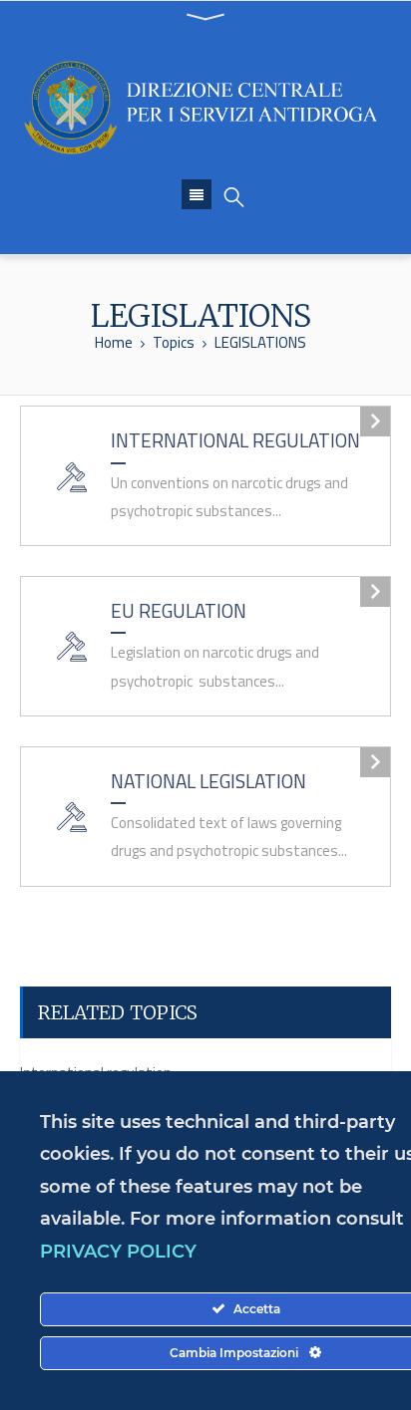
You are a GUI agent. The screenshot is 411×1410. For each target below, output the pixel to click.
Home (114, 342)
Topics (174, 342)
